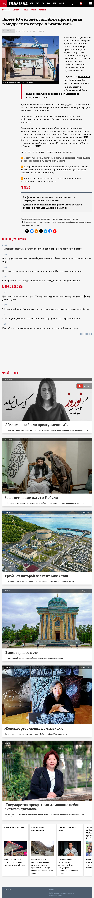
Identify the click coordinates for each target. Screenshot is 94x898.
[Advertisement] (47, 354)
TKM (48, 3)
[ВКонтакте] (32, 231)
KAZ (31, 3)
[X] (27, 231)
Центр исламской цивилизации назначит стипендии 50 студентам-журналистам (42, 271)
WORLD (61, 3)
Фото (33, 10)
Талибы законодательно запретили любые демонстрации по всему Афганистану (42, 248)
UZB (54, 3)
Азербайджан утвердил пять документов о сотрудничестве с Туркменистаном (41, 318)
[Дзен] (41, 231)
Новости (6, 10)
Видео (25, 10)
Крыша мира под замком (37, 828)
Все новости (86, 334)
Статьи (16, 10)
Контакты (8, 889)
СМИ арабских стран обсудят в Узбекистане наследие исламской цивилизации (41, 280)
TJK (43, 3)
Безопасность (31, 31)
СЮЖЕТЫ (43, 10)
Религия (41, 31)
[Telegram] (45, 231)
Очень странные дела (67, 828)
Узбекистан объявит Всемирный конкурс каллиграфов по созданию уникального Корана (45, 309)
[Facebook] (50, 231)
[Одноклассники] (36, 231)
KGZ (37, 3)
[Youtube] (55, 231)
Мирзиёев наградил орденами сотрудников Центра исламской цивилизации (40, 328)
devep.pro (59, 895)
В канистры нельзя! (14, 827)
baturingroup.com (65, 893)
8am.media (84, 76)
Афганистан (21, 31)
